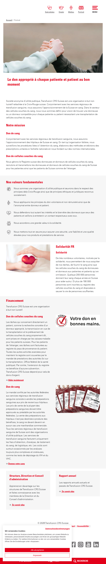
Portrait (81, 12)
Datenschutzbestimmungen (57, 529)
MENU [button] (94, 12)
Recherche (82, 560)
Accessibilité (83, 526)
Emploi (61, 12)
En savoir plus (18, 504)
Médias (71, 12)
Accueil (9, 20)
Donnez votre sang (16, 463)
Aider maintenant (16, 380)
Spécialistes (49, 12)
